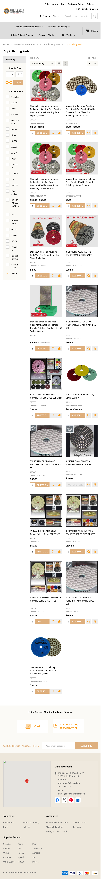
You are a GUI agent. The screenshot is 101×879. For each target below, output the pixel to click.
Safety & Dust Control (22, 35)
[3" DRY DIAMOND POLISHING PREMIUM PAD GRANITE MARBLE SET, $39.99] (82, 301)
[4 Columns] (65, 63)
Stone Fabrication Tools (28, 26)
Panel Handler (14, 192)
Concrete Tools (46, 35)
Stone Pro (14, 166)
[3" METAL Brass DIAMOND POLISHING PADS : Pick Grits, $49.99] (82, 441)
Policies (90, 4)
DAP (13, 214)
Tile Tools (67, 35)
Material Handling (57, 26)
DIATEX (14, 185)
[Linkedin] (78, 800)
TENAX (14, 235)
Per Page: (91, 58)
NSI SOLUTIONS (14, 257)
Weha (13, 108)
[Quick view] (53, 132)
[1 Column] (58, 63)
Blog (63, 4)
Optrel (14, 229)
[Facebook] (57, 800)
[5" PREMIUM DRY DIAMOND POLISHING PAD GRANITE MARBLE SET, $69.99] (46, 441)
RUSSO (14, 141)
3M (12, 179)
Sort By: (34, 58)
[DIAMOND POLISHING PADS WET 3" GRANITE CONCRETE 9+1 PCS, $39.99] (46, 577)
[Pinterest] (71, 800)
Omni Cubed (15, 121)
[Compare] (59, 132)
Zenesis (14, 173)
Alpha (14, 129)
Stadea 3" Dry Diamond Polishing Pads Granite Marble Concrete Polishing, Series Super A (81, 182)
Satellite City (14, 266)
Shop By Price (15, 68)
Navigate (8, 815)
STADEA (14, 97)
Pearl (13, 159)
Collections (50, 4)
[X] (64, 800)
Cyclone (14, 114)
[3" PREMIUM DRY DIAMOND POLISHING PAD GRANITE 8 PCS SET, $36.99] (82, 577)
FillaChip (14, 248)
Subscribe (86, 745)
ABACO (14, 102)
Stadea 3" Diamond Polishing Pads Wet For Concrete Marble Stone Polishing (44, 254)
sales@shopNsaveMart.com (71, 793)
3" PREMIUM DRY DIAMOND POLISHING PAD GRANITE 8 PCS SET (80, 600)
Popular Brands (16, 91)
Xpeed (14, 147)
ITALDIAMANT (14, 222)
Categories (52, 815)
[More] (42, 26)
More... (35, 861)
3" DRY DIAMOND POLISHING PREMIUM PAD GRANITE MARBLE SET (81, 324)
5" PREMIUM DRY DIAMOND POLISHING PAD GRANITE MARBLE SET (45, 464)
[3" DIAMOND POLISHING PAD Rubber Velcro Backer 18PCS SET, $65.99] (46, 510)
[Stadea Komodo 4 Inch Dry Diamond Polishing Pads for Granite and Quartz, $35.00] (46, 647)
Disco (13, 135)
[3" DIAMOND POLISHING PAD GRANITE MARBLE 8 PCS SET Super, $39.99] (46, 374)
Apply (18, 82)
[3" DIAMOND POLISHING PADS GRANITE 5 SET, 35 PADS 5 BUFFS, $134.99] (82, 510)
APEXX (14, 153)
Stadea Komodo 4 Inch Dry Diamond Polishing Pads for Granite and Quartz (43, 670)
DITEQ (14, 241)
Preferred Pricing (76, 4)
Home (6, 44)
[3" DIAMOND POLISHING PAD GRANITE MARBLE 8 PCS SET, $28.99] (82, 231)
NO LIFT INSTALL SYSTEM (15, 204)
